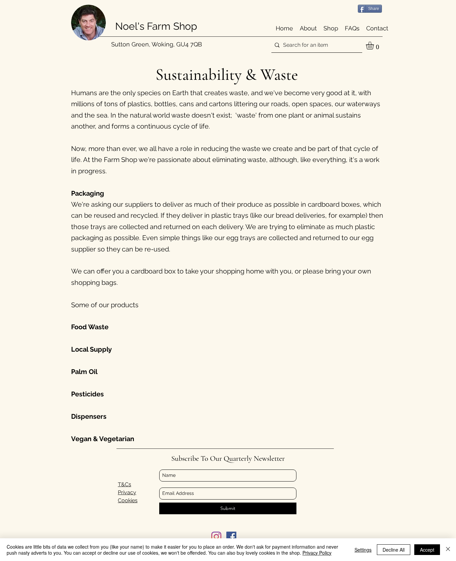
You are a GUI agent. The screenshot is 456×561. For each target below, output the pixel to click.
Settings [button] (363, 549)
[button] (374, 45)
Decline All (394, 549)
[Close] (448, 550)
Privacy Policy (316, 552)
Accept (427, 549)
